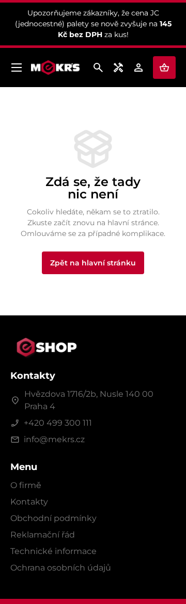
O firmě (25, 485)
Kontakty (29, 502)
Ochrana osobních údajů (60, 568)
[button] (164, 67)
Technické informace (53, 551)
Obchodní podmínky (53, 518)
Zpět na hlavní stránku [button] (93, 262)
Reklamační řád (42, 535)
